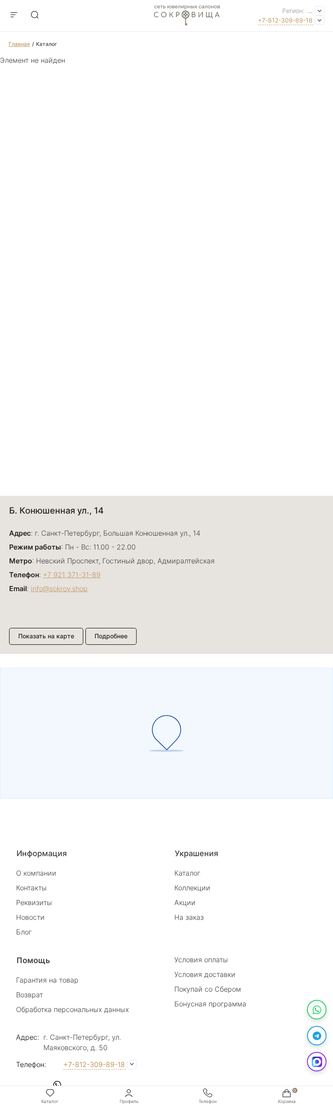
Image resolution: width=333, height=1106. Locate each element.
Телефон (208, 1101)
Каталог (187, 873)
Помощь (33, 960)
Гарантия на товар (47, 980)
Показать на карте (46, 636)
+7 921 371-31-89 (72, 574)
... (310, 10)
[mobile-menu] (14, 15)
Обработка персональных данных (72, 1009)
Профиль (129, 1101)
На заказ (189, 917)
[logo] (187, 28)
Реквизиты (34, 902)
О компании (36, 873)
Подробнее (111, 636)
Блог (24, 932)
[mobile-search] (34, 15)
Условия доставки (204, 974)
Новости (30, 917)
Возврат (29, 994)
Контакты (31, 887)
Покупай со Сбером (207, 989)
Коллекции (192, 887)
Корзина (287, 1101)
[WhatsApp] (316, 1009)
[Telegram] (316, 1035)
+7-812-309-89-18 (285, 20)
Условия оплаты (201, 959)
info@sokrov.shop (59, 588)
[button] (22, 1084)
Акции (185, 902)
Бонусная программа (210, 1003)
